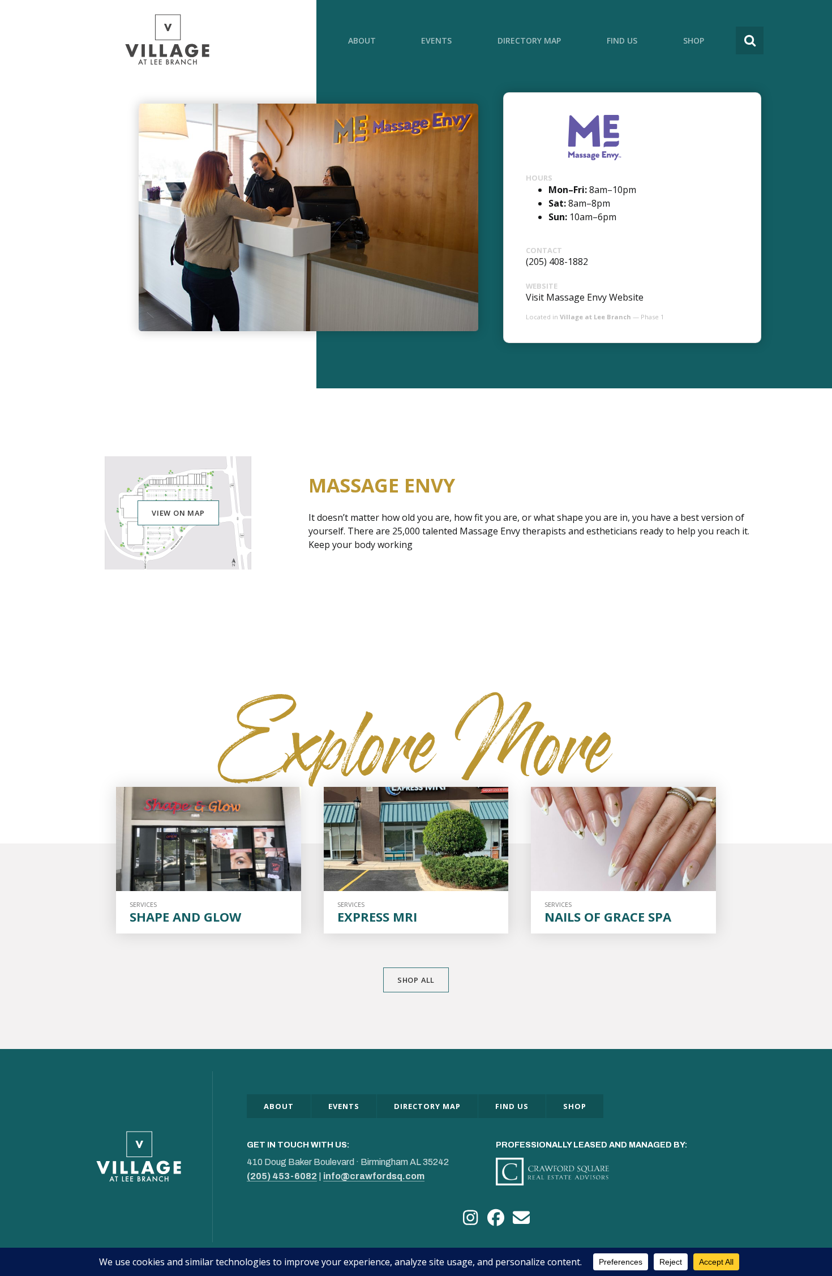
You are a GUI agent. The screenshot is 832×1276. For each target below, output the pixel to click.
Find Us (622, 40)
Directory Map (529, 40)
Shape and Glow (185, 916)
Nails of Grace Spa (607, 916)
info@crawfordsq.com (373, 1176)
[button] (470, 1218)
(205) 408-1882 (557, 261)
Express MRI (377, 916)
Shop (693, 40)
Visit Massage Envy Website (585, 297)
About (362, 40)
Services (143, 904)
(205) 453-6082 (282, 1176)
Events (436, 40)
